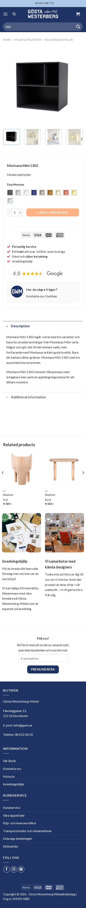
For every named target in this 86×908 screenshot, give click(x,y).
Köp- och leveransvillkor (19, 823)
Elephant (8, 494)
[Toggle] (7, 326)
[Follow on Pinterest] (21, 869)
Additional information (28, 397)
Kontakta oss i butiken (41, 296)
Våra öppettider (14, 815)
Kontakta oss (12, 768)
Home (7, 39)
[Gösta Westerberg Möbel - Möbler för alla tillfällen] (43, 14)
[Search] (14, 14)
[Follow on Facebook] (6, 869)
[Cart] (78, 14)
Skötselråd (10, 846)
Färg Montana (15, 184)
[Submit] (78, 27)
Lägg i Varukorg (53, 212)
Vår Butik (9, 761)
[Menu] (5, 14)
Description (20, 326)
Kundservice (11, 807)
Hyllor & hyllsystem (27, 39)
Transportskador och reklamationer (27, 831)
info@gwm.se (23, 725)
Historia (8, 776)
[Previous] (9, 86)
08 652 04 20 (24, 734)
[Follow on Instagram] (14, 869)
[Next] (76, 86)
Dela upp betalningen (17, 838)
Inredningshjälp (13, 784)
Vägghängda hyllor (58, 39)
